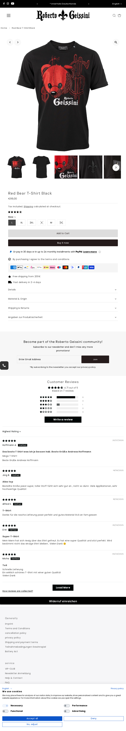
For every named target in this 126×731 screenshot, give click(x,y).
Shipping (28, 206)
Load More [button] (63, 587)
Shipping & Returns (18, 308)
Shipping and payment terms (21, 642)
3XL (62, 223)
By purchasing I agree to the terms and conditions (41, 259)
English (116, 3)
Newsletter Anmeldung (18, 673)
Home (4, 28)
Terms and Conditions (17, 628)
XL (21, 222)
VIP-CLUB (10, 668)
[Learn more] (100, 252)
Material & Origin (17, 298)
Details (12, 289)
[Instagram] (8, 4)
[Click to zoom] (115, 42)
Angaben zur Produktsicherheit (25, 317)
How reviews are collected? (17, 591)
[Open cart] (119, 15)
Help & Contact (13, 677)
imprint (9, 623)
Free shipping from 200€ (27, 276)
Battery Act (11, 651)
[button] (15, 212)
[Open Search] (114, 15)
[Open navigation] (19, 15)
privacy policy (13, 637)
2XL (31, 222)
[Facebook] (4, 4)
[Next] (88, 3)
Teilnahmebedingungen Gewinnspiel (25, 646)
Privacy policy (117, 688)
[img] (9, 440)
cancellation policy (15, 633)
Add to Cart (63, 233)
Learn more (90, 251)
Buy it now (63, 242)
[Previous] (37, 3)
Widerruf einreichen (63, 601)
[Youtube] (12, 4)
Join (95, 359)
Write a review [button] (63, 419)
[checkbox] (5, 705)
